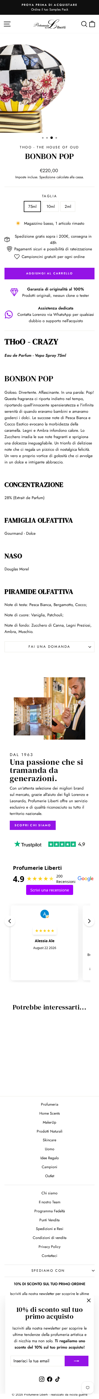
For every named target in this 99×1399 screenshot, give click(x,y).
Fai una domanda (49, 646)
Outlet (49, 1176)
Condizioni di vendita (50, 1237)
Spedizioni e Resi (49, 1228)
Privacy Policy (49, 1246)
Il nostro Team (49, 1202)
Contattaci (49, 1255)
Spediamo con (48, 1270)
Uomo (49, 1149)
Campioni (49, 1167)
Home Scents (49, 1113)
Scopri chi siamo (33, 825)
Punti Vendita (49, 1220)
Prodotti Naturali (50, 1131)
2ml (68, 206)
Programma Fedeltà (49, 1211)
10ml (50, 206)
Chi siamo (49, 1193)
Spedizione (47, 177)
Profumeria (49, 1104)
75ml (32, 206)
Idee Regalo (49, 1158)
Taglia (49, 196)
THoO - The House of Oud (49, 147)
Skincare (49, 1140)
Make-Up (49, 1122)
